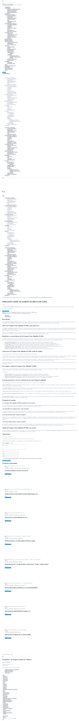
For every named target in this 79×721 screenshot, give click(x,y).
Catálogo (4, 683)
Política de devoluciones (7, 700)
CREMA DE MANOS (11, 18)
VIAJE (6, 70)
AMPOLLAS (10, 33)
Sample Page (5, 704)
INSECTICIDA (10, 51)
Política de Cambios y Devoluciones (12, 669)
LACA (8, 29)
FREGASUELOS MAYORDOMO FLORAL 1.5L (17, 611)
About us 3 (5, 677)
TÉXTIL (11, 58)
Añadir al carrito (5, 311)
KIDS (6, 64)
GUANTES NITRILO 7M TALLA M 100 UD (16, 470)
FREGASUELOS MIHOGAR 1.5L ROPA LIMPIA (18, 634)
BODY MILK (10, 16)
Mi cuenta (5, 694)
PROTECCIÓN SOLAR (12, 10)
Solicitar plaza (5, 707)
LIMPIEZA (9, 22)
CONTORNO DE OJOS (12, 34)
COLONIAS (7, 13)
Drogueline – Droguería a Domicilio (10, 689)
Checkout (5, 684)
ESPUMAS (9, 26)
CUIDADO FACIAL (9, 32)
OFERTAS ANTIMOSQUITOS (13, 9)
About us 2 (5, 676)
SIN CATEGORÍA (8, 69)
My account (5, 696)
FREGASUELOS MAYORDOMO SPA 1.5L (16, 517)
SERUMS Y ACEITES (11, 31)
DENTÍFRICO (10, 43)
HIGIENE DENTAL (9, 41)
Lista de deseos (6, 693)
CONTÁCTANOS (6, 662)
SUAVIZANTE (10, 60)
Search (4, 717)
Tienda (4, 709)
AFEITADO (9, 62)
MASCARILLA (10, 30)
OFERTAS (7, 125)
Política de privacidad (7, 701)
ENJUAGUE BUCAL (11, 44)
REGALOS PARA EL (11, 11)
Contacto (4, 687)
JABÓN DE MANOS (11, 21)
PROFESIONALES (9, 68)
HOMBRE (7, 61)
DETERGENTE (10, 50)
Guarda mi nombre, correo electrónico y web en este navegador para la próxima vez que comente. (23, 458)
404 (3, 674)
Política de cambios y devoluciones (10, 698)
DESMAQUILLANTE (12, 36)
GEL (8, 20)
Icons (4, 691)
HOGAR (6, 45)
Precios (4, 702)
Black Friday (5, 680)
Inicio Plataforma (6, 692)
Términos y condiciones (7, 708)
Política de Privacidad (9, 670)
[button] (3, 195)
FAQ (4, 690)
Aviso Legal (7, 672)
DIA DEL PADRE (8, 40)
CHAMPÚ (9, 25)
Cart (4, 682)
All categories (7, 6)
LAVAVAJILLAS (10, 52)
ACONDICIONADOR (12, 24)
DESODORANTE (11, 19)
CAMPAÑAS (7, 8)
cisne (36, 312)
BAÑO (8, 48)
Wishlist (4, 713)
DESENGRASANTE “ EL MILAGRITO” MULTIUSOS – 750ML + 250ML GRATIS (26, 564)
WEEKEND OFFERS (7, 712)
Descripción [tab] (7, 315)
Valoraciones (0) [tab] (8, 316)
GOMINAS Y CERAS (11, 28)
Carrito (4, 681)
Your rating (4, 443)
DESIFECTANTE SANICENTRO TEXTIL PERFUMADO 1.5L (21, 494)
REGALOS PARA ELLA (12, 12)
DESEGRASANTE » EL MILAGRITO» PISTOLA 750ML (20, 540)
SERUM (9, 38)
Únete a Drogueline (7, 710)
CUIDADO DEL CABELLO (11, 23)
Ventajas (4, 711)
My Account (5, 715)
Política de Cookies (8, 671)
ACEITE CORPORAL (12, 15)
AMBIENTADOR (11, 46)
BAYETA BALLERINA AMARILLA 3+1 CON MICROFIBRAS (21, 587)
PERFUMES (7, 66)
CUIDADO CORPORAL (10, 14)
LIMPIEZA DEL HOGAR (15, 56)
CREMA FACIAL (11, 35)
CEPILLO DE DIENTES (12, 42)
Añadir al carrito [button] (8, 474)
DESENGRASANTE (11, 49)
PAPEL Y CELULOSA (12, 59)
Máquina (11, 53)
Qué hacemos (5, 703)
